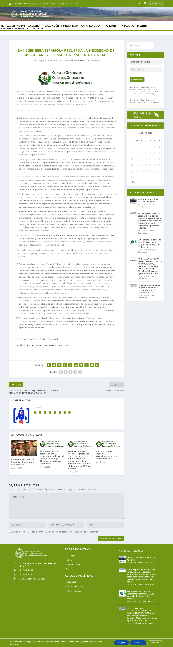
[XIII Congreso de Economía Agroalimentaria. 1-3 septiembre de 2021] (108, 443)
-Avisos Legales (72, 582)
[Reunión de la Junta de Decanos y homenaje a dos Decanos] (24, 448)
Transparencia (69, 26)
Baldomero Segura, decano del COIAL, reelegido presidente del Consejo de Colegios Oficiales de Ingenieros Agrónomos (51, 457)
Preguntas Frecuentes (135, 26)
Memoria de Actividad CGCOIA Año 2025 (45, 3)
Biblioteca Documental (14, 29)
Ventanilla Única (90, 26)
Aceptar (121, 642)
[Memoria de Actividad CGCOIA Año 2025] (133, 201)
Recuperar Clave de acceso (142, 87)
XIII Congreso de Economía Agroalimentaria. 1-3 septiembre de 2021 (106, 455)
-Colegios (69, 569)
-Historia (68, 560)
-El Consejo (70, 555)
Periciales (111, 26)
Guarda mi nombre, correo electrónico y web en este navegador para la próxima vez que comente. (55, 532)
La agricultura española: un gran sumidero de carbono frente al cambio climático (149, 289)
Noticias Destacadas (13, 26)
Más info (155, 642)
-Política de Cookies (73, 591)
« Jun (132, 182)
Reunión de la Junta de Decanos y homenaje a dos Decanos (22, 462)
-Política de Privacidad (74, 586)
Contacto (37, 29)
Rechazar (138, 642)
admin (47, 60)
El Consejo (34, 26)
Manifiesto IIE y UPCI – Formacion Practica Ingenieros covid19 (44, 345)
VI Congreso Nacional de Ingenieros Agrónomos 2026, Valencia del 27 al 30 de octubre (149, 243)
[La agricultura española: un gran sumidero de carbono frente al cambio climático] (133, 287)
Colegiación (52, 26)
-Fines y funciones (73, 564)
